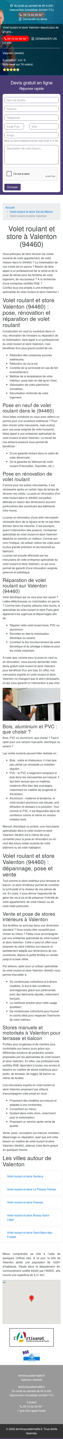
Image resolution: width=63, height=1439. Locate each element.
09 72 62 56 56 (33, 15)
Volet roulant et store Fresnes (25, 1202)
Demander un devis (35, 19)
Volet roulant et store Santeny (25, 1176)
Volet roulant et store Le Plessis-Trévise (31, 1189)
